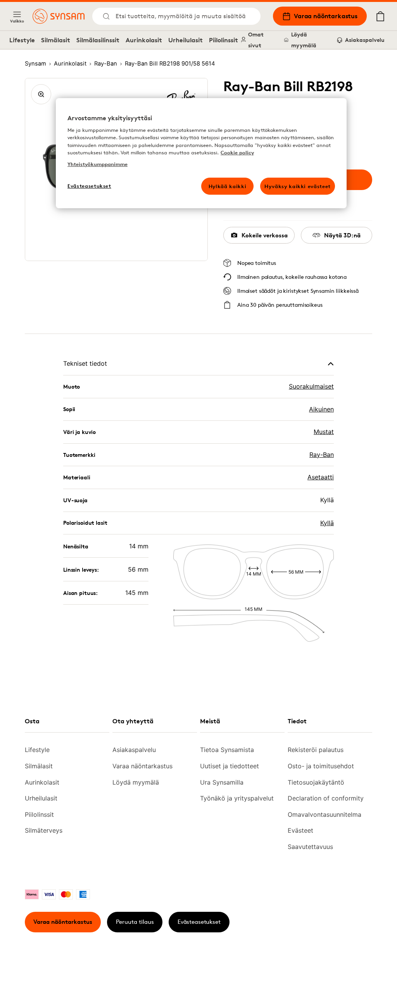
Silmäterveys (43, 830)
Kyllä (327, 523)
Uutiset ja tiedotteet (229, 766)
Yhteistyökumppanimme (97, 164)
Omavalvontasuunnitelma (324, 814)
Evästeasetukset (199, 921)
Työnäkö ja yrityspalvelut (237, 798)
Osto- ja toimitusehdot (321, 766)
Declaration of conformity (326, 798)
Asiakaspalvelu (365, 39)
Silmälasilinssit (97, 40)
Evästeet (300, 830)
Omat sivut (256, 39)
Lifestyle (22, 40)
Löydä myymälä (303, 39)
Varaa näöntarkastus (325, 16)
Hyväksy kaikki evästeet (297, 186)
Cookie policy (237, 152)
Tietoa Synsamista (227, 750)
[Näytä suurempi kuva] (41, 94)
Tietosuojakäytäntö (316, 782)
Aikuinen (321, 409)
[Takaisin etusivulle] (59, 16)
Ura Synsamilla (221, 782)
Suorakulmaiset (311, 386)
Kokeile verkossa (265, 235)
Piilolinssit (223, 40)
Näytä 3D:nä (342, 235)
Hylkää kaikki (227, 186)
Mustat (324, 432)
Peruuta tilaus (135, 921)
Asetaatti (320, 477)
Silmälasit (55, 40)
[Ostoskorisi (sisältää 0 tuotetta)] (380, 16)
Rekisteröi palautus (315, 750)
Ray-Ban (321, 454)
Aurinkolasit (144, 40)
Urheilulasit (185, 40)
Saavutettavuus (310, 847)
